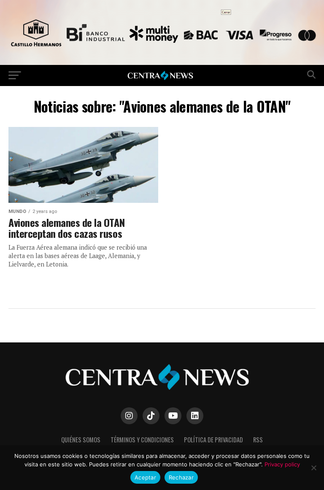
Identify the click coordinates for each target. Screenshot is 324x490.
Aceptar (145, 477)
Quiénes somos (80, 439)
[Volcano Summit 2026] (162, 63)
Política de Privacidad (213, 439)
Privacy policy (282, 464)
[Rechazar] (313, 467)
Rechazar (181, 477)
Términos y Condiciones (142, 439)
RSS (258, 439)
